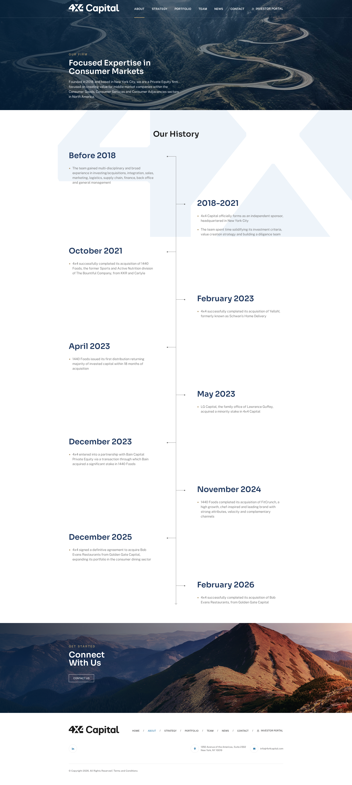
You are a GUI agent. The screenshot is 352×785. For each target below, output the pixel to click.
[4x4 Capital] (94, 8)
